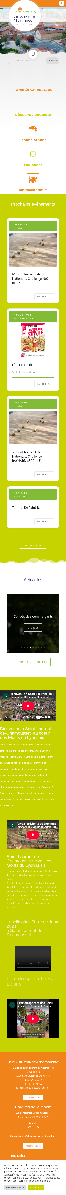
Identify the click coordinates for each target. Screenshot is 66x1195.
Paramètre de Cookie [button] (15, 1187)
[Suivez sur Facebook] (61, 3)
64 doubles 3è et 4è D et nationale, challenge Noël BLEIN (30, 278)
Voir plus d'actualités (33, 662)
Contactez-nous (33, 1097)
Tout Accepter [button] (36, 1187)
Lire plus (33, 627)
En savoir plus (33, 545)
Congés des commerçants (33, 616)
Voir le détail (44, 296)
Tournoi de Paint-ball (27, 507)
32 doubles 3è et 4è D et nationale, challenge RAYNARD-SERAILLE (29, 456)
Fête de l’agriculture (26, 364)
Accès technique (33, 1145)
